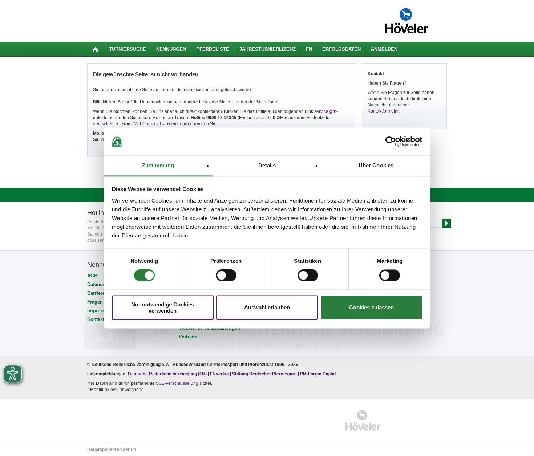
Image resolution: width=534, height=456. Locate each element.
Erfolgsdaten (341, 49)
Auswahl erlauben (267, 308)
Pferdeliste (212, 49)
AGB (92, 275)
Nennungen (171, 49)
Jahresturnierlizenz (267, 49)
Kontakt (95, 319)
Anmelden (384, 49)
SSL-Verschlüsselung (177, 383)
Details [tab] (267, 165)
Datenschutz (101, 284)
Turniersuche (127, 49)
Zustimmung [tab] (158, 165)
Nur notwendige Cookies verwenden (162, 307)
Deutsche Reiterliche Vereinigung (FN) (167, 373)
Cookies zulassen (371, 308)
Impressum (100, 310)
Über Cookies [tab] (376, 165)
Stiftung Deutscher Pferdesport (264, 373)
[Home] (95, 49)
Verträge (188, 336)
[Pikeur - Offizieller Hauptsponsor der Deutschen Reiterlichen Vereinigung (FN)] (118, 420)
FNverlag (220, 373)
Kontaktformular (383, 111)
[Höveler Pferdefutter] (362, 420)
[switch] (226, 275)
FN (309, 49)
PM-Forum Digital (318, 373)
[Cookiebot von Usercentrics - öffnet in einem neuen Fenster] (390, 141)
